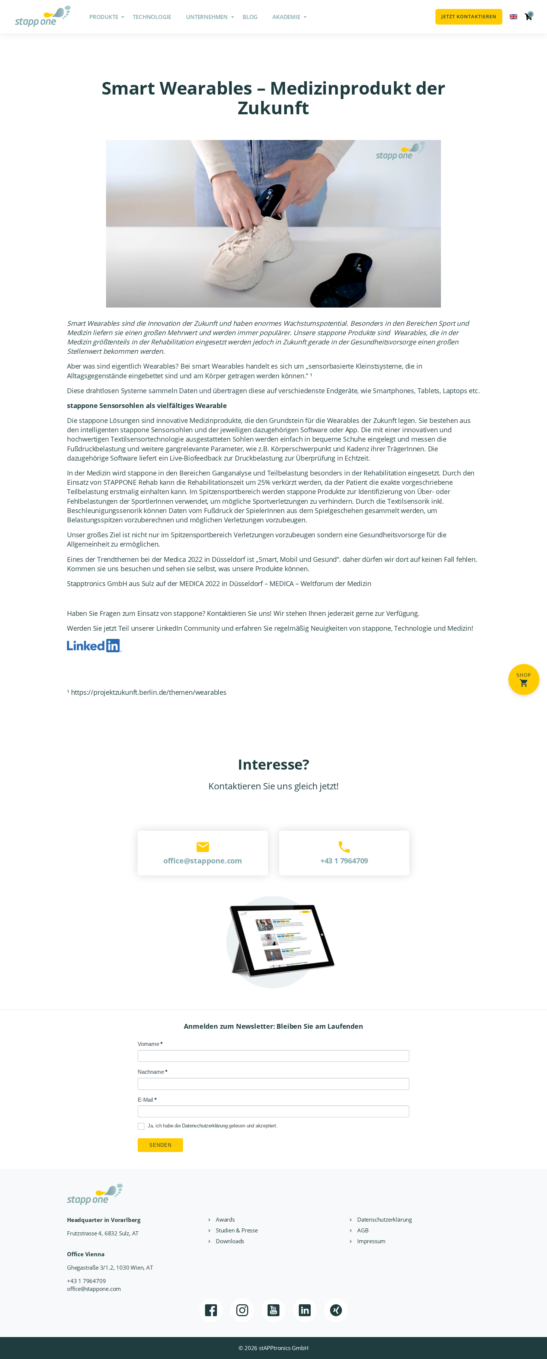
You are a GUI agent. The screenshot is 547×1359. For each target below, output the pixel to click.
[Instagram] (242, 1310)
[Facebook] (211, 1310)
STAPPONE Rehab (130, 482)
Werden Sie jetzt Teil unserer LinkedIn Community (143, 628)
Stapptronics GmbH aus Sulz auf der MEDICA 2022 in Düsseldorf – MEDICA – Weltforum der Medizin (219, 583)
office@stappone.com (94, 1288)
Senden (160, 1145)
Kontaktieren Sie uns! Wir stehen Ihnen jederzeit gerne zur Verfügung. (313, 613)
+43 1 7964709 (86, 1281)
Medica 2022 (183, 559)
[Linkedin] (305, 1310)
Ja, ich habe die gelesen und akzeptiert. (212, 1126)
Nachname (152, 1072)
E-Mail (147, 1100)
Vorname (150, 1044)
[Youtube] (273, 1310)
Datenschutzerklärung (204, 1126)
